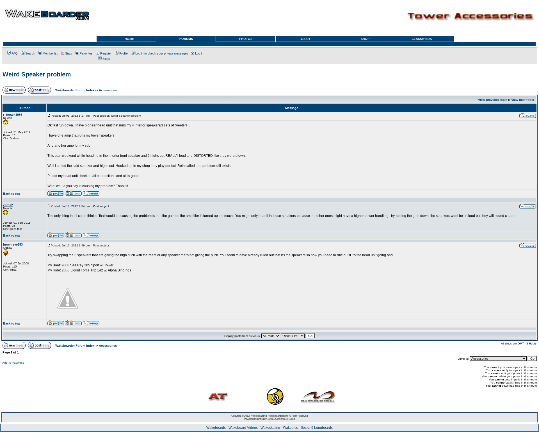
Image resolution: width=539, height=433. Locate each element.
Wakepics (290, 428)
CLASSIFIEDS (422, 38)
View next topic (522, 99)
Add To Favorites (13, 362)
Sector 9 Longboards (317, 428)
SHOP (365, 38)
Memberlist (50, 53)
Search (30, 53)
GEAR (305, 38)
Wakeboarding (259, 415)
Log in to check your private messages (161, 53)
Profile (123, 53)
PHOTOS (245, 38)
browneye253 (13, 244)
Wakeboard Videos (243, 428)
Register (106, 53)
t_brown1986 (12, 114)
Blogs (106, 58)
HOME (129, 38)
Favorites (86, 53)
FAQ (15, 53)
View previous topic (492, 99)
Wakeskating (270, 428)
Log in (199, 53)
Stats (68, 53)
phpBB (261, 418)
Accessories (108, 90)
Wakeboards (216, 428)
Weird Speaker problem (37, 74)
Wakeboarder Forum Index (74, 90)
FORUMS (186, 38)
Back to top (11, 193)
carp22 (8, 205)
